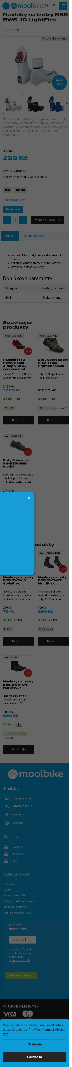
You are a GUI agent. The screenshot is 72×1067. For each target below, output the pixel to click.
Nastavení (35, 1044)
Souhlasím (34, 1057)
